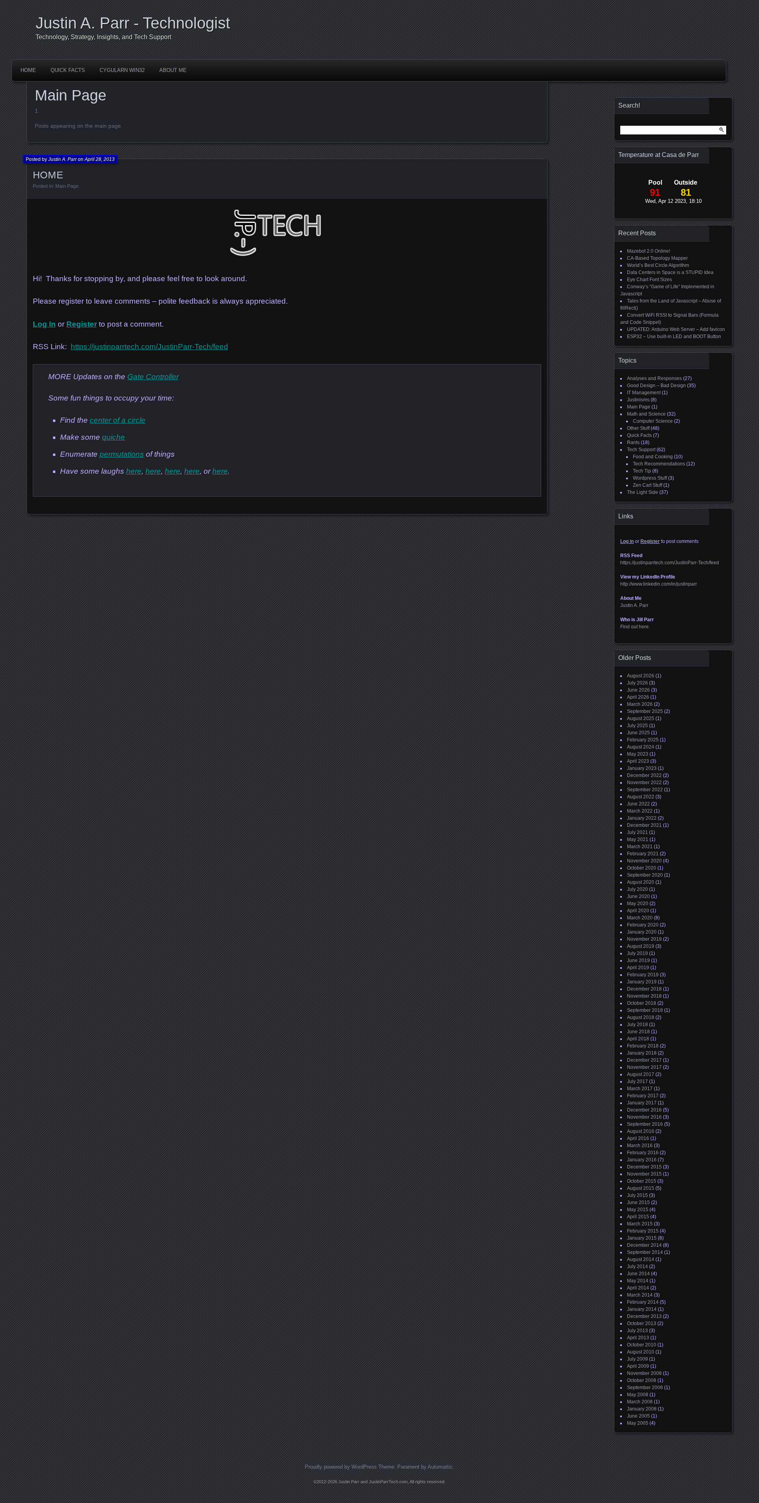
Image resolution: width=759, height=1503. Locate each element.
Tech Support (641, 449)
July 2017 (637, 1081)
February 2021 (643, 853)
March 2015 (640, 1224)
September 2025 (645, 711)
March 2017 (640, 1088)
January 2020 (642, 932)
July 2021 (637, 832)
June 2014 (638, 1273)
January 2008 (642, 1409)
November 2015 (644, 1174)
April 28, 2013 (100, 159)
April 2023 (638, 761)
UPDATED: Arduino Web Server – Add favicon (676, 329)
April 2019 (638, 967)
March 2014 (640, 1295)
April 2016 (638, 1138)
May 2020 (637, 903)
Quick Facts (68, 70)
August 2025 (640, 718)
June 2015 (638, 1202)
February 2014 (643, 1302)
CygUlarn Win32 (122, 70)
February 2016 (643, 1152)
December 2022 (644, 775)
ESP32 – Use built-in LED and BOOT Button (674, 336)
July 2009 (637, 1359)
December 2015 (644, 1167)
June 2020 (638, 896)
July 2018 (637, 1024)
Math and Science (646, 414)
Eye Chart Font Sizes (649, 279)
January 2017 (642, 1103)
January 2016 (642, 1160)
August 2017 (640, 1074)
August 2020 (640, 882)
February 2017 (643, 1095)
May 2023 (637, 754)
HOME (28, 70)
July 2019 (637, 953)
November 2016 (644, 1117)
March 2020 (640, 918)
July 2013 (637, 1330)
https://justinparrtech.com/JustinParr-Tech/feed (149, 346)
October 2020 (641, 868)
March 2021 (640, 846)
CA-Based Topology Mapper (657, 258)
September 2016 (645, 1124)
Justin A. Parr (62, 159)
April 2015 (638, 1216)
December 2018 (644, 989)
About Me (173, 70)
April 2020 (638, 910)
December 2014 (644, 1245)
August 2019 (640, 946)
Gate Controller (153, 376)
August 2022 (640, 797)
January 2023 (642, 768)
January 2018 (642, 1053)
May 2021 (637, 839)
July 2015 (637, 1195)
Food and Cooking (653, 456)
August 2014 (640, 1259)
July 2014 (637, 1266)
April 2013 (638, 1337)
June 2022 (638, 804)
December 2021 (644, 825)
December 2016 (644, 1110)
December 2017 (644, 1060)
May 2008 (637, 1394)
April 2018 (638, 1039)
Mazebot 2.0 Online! (648, 251)
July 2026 (637, 683)
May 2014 (637, 1281)
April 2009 (638, 1366)
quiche (113, 437)
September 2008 (645, 1387)
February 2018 (643, 1046)
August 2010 (640, 1352)
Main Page (67, 186)
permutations (122, 454)
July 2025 (637, 725)
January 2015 (642, 1238)
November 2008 (644, 1373)
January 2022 (642, 818)
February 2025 (643, 740)
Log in (627, 541)
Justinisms (638, 400)
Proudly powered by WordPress (341, 1467)
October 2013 (641, 1323)
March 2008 (640, 1402)
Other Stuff (638, 428)
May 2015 (637, 1209)
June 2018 (638, 1031)
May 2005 (637, 1423)
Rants (633, 442)
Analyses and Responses (654, 378)
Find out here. (635, 627)
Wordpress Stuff (650, 478)
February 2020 (643, 925)
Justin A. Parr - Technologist (133, 23)
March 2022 (640, 811)
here (134, 471)
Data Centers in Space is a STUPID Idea (670, 272)
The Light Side (642, 492)
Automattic (440, 1467)
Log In (44, 324)
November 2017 (644, 1067)
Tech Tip (642, 471)
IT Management (644, 392)
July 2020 (637, 889)
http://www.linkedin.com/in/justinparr (658, 584)
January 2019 (642, 982)
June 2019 (638, 960)
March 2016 (640, 1145)
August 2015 (640, 1188)
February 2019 (643, 974)
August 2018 (640, 1017)
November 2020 (644, 861)
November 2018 (644, 996)
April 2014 (638, 1288)
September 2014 (645, 1252)
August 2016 (640, 1131)
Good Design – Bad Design (656, 385)
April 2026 (638, 697)
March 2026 (640, 704)
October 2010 (641, 1345)
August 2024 (640, 747)
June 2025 (638, 732)
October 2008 (641, 1380)
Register (81, 324)
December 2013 (644, 1316)
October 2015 (641, 1181)
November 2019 (644, 939)
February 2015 (643, 1231)
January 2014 (642, 1309)
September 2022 (645, 789)
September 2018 (645, 1010)
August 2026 (640, 676)
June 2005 (638, 1416)
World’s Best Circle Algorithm (658, 265)
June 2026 (638, 690)
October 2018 (641, 1003)
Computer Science (653, 421)
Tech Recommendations (659, 464)
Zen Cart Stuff (647, 485)
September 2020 (645, 875)
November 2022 (644, 782)
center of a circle (117, 420)
